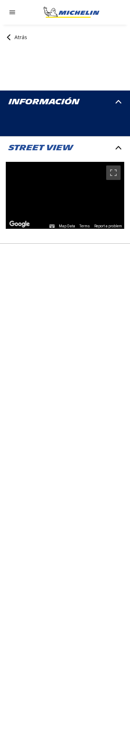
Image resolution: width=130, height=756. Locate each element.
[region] (65, 195)
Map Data (67, 226)
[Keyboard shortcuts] (52, 226)
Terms (84, 226)
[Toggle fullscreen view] (113, 172)
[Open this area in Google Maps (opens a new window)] (19, 224)
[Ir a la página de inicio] (71, 12)
